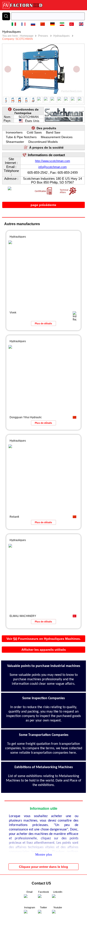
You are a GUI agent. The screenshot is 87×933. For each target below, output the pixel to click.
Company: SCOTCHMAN (17, 38)
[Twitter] (43, 915)
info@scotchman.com (52, 167)
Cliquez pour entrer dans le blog (43, 866)
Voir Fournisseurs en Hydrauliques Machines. (43, 639)
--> (1, 931)
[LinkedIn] (57, 899)
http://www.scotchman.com (52, 161)
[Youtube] (57, 915)
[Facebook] (43, 899)
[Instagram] (29, 915)
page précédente (43, 205)
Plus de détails (43, 323)
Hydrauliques (61, 35)
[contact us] (29, 899)
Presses (43, 35)
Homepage (26, 35)
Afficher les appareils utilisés (43, 649)
